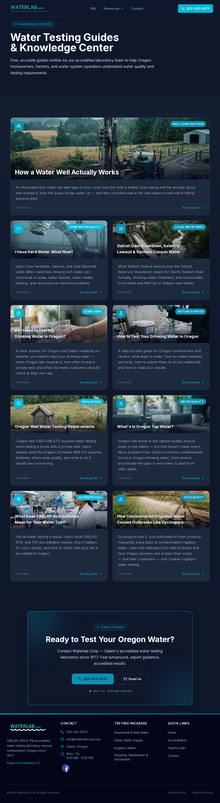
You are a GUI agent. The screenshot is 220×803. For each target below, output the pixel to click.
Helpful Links (177, 748)
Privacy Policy (177, 792)
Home (172, 732)
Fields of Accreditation (21, 763)
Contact (137, 8)
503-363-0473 (95, 679)
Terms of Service (202, 792)
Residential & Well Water (131, 732)
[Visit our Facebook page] (66, 768)
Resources (111, 8)
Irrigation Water (125, 748)
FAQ (93, 8)
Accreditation (177, 740)
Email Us (135, 679)
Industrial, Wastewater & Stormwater (131, 757)
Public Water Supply (128, 740)
